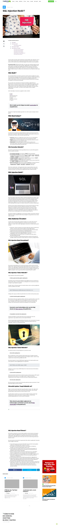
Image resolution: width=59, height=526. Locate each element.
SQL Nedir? (14, 42)
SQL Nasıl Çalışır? (15, 43)
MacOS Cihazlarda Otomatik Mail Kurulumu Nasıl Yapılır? (48, 486)
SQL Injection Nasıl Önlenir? (18, 54)
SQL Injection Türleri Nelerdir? (18, 51)
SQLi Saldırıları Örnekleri (16, 48)
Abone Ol (50, 1)
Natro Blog (8, 493)
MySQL (11, 94)
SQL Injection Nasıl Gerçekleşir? (19, 49)
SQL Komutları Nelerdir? (17, 45)
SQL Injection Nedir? (15, 46)
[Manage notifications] (57, 524)
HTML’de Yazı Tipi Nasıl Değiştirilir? (11, 490)
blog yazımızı (19, 309)
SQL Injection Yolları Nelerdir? (18, 50)
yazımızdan (33, 105)
